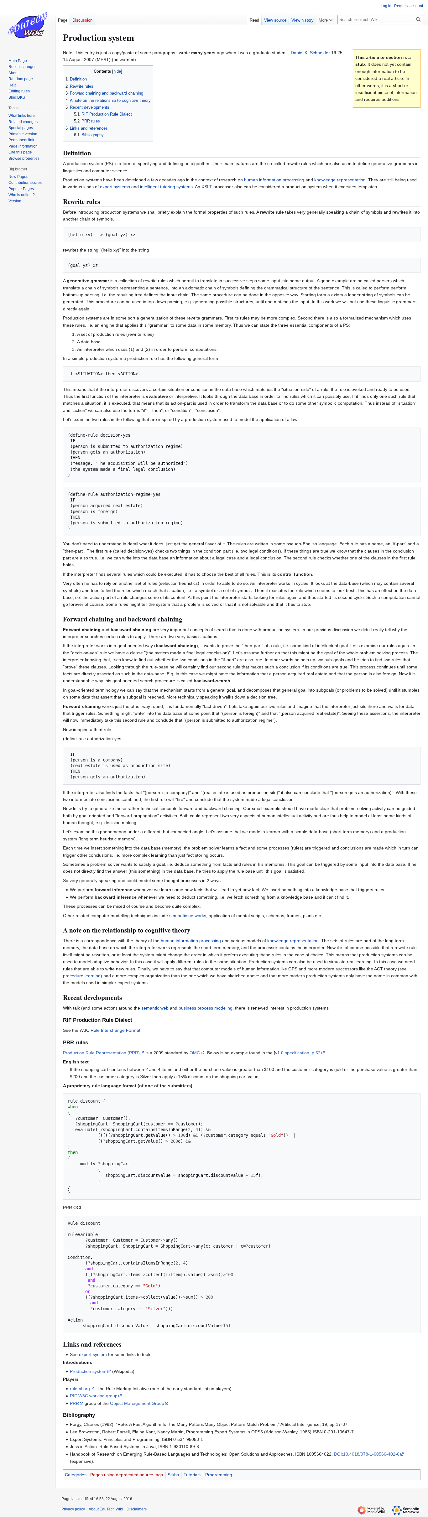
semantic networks (187, 915)
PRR (74, 1403)
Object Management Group (137, 1403)
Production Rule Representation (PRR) (101, 1052)
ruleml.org (80, 1388)
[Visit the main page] (28, 25)
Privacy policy (73, 1509)
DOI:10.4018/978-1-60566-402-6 (366, 1454)
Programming (218, 1474)
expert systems (115, 186)
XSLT (206, 186)
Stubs (173, 1474)
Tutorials (192, 1474)
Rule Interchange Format (115, 1030)
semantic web (155, 1007)
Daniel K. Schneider (310, 52)
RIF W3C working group (93, 1395)
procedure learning (82, 975)
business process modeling (205, 1007)
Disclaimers (137, 1509)
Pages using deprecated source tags (126, 1474)
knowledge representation (340, 179)
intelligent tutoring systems (166, 186)
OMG (195, 1052)
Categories (75, 1474)
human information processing (274, 179)
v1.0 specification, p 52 (298, 1052)
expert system (93, 1354)
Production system (88, 1371)
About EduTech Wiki (106, 1509)
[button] (325, 19)
